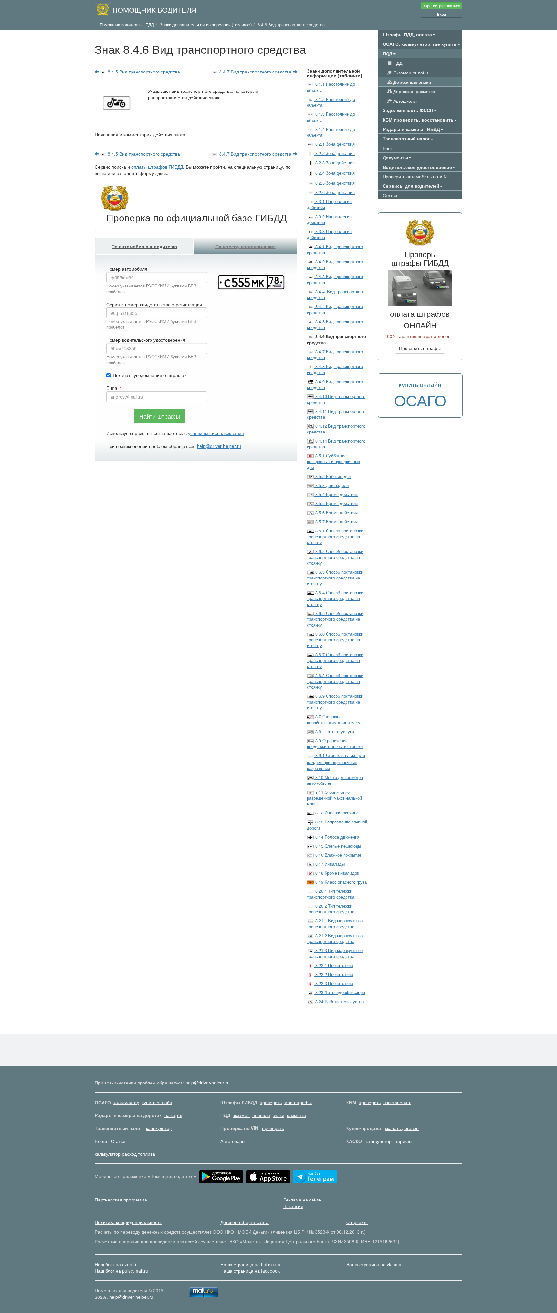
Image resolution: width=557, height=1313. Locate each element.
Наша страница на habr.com (250, 1264)
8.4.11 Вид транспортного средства (336, 414)
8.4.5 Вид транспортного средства (143, 71)
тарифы (404, 1141)
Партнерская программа (121, 1199)
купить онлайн (157, 1102)
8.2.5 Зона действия (334, 183)
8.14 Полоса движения (336, 837)
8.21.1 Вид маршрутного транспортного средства (335, 923)
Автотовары (232, 1141)
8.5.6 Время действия (336, 513)
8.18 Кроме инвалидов (336, 873)
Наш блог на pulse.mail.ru (121, 1271)
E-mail (112, 388)
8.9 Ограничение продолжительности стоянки (335, 743)
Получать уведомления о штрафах (150, 375)
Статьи (390, 195)
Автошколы (404, 101)
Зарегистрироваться (441, 5)
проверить (271, 1102)
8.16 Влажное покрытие (337, 855)
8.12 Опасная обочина (336, 813)
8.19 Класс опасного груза (340, 882)
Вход (441, 14)
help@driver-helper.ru (219, 446)
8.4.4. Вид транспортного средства (335, 294)
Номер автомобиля (126, 269)
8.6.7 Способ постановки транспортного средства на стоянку (335, 660)
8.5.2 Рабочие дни (332, 476)
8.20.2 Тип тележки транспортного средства (330, 909)
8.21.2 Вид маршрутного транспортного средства (335, 938)
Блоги (101, 1141)
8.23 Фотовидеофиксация (339, 992)
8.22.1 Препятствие (333, 965)
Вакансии (293, 1206)
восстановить (397, 1102)
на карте (173, 1115)
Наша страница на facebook (250, 1271)
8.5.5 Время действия (336, 503)
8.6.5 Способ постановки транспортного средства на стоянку (335, 619)
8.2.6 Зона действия (334, 192)
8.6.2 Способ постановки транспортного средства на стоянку (335, 557)
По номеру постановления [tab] (245, 246)
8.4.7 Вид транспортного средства (255, 71)
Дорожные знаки (411, 82)
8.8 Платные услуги (334, 731)
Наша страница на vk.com (373, 1264)
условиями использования (216, 433)
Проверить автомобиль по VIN (415, 176)
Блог (387, 148)
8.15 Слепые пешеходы (337, 846)
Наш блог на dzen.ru (116, 1264)
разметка (296, 1115)
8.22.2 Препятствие (333, 974)
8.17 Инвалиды (329, 864)
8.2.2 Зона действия (334, 153)
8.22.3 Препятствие (333, 983)
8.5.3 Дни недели (331, 485)
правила (261, 1115)
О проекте (357, 1222)
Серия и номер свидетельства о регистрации (154, 304)
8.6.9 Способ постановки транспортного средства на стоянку (335, 702)
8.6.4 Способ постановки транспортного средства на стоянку (335, 598)
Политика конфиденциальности (128, 1222)
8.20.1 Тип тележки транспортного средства (330, 894)
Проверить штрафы (420, 348)
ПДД (397, 63)
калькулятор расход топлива (125, 1154)
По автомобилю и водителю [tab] (144, 246)
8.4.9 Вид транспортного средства (335, 384)
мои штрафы (298, 1102)
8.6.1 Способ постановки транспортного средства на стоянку (335, 536)
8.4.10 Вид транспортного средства (336, 399)
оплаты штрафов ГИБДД (157, 166)
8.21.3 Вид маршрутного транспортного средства (335, 953)
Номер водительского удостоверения (145, 339)
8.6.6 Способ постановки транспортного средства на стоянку (335, 639)
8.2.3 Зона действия (334, 163)
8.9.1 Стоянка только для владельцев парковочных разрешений (336, 762)
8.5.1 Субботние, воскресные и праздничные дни (333, 461)
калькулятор (126, 1102)
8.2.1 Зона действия (334, 144)
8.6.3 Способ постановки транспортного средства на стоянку (335, 578)
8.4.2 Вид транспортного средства (335, 264)
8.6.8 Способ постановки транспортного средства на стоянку (335, 681)
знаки (278, 1115)
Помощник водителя (154, 9)
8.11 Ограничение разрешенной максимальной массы (334, 798)
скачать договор (402, 1128)
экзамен (241, 1115)
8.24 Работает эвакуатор (339, 1002)
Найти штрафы (159, 416)
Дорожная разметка (413, 91)
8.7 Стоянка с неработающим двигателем (334, 719)
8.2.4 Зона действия (334, 173)
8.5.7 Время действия (336, 522)
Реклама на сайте (302, 1199)
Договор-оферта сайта (244, 1222)
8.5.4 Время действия (336, 494)
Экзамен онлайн (410, 72)
